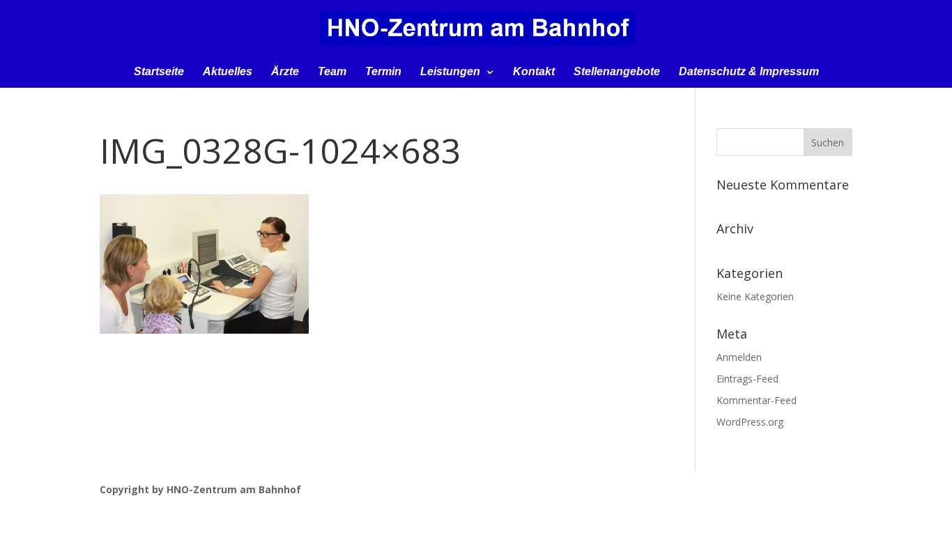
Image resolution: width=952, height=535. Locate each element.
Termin (383, 72)
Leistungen (450, 72)
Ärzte (285, 72)
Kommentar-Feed (756, 400)
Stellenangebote (617, 72)
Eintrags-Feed (747, 378)
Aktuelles (227, 72)
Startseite (159, 72)
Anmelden (739, 357)
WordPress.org (749, 421)
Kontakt (534, 72)
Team (332, 72)
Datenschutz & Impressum (749, 72)
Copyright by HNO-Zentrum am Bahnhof (200, 489)
